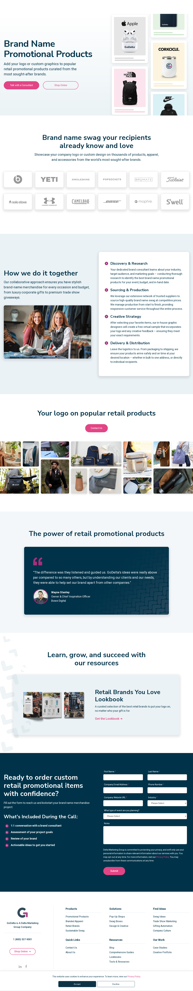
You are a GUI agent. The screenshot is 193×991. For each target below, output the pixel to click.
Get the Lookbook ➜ (109, 718)
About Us (70, 952)
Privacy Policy (133, 976)
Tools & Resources (119, 961)
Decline (115, 984)
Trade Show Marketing (165, 921)
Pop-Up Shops (117, 916)
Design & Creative (118, 926)
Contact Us (96, 428)
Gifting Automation (162, 926)
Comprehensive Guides (121, 952)
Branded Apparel (74, 921)
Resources (115, 939)
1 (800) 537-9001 (22, 939)
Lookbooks (115, 957)
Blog (111, 947)
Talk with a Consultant (21, 85)
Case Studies (160, 947)
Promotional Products (77, 916)
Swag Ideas (159, 916)
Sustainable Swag (75, 930)
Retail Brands (73, 926)
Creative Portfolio (162, 952)
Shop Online (60, 85)
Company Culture (162, 930)
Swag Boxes (116, 921)
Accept (77, 984)
